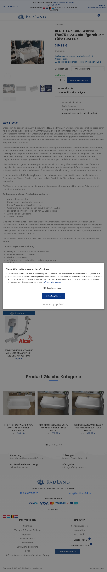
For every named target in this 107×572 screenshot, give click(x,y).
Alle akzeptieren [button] (53, 296)
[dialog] (53, 286)
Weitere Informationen (53, 282)
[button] (53, 287)
